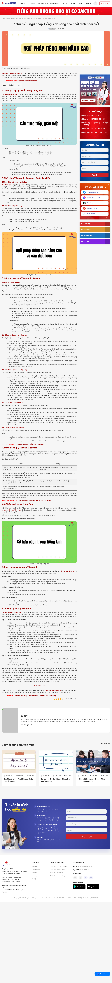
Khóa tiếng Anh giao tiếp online (93, 128)
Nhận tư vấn (105, 3)
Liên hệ (34, 879)
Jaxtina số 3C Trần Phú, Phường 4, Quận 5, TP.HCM (14, 891)
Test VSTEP (85, 241)
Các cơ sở (34, 873)
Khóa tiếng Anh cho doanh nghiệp (94, 132)
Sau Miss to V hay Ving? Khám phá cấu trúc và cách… (18, 780)
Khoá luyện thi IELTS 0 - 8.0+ (92, 115)
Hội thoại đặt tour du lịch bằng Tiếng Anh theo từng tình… (91, 780)
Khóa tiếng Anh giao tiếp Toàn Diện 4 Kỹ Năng (94, 124)
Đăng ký (94, 175)
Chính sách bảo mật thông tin (58, 866)
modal (95, 3)
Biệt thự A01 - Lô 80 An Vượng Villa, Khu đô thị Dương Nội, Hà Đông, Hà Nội (14, 872)
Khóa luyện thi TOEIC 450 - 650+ (94, 119)
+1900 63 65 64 (84, 869)
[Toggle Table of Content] (18, 85)
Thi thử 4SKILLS (86, 235)
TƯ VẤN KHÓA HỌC (39, 686)
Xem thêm (103, 743)
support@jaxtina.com (86, 866)
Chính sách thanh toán (56, 873)
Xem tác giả (25, 725)
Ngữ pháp (16, 18)
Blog (10, 18)
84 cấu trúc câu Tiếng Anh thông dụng (31, 444)
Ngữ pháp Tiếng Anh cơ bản (27, 81)
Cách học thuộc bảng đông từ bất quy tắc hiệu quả (35, 500)
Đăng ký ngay (86, 836)
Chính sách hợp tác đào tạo (58, 876)
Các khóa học (36, 869)
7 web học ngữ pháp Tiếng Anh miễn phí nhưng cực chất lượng (35, 695)
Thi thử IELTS (85, 224)
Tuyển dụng (35, 876)
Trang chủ (5, 18)
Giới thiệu (34, 866)
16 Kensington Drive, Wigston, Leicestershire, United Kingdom (11, 880)
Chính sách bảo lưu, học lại (57, 869)
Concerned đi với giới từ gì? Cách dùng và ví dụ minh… (55, 780)
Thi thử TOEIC (85, 230)
